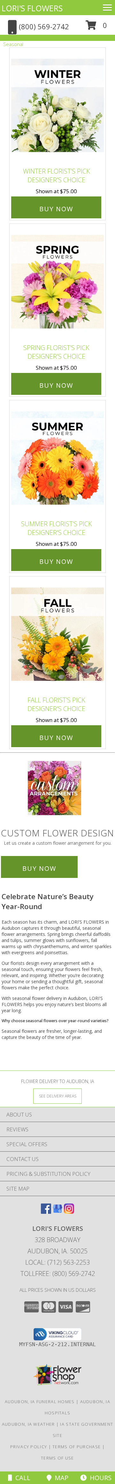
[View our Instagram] (69, 1211)
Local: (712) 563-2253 (57, 1262)
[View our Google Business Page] (57, 1211)
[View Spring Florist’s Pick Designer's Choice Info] (57, 282)
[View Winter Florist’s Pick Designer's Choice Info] (57, 106)
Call (21, 1477)
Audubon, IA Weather (28, 1424)
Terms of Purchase (76, 1447)
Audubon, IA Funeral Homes (40, 1401)
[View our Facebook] (46, 1211)
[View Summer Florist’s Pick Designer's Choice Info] (57, 458)
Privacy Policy (28, 1447)
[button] (96, 27)
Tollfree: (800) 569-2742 (57, 1273)
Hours (99, 1477)
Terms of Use (57, 1458)
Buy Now (56, 209)
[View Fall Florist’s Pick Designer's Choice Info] (57, 635)
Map (59, 1477)
